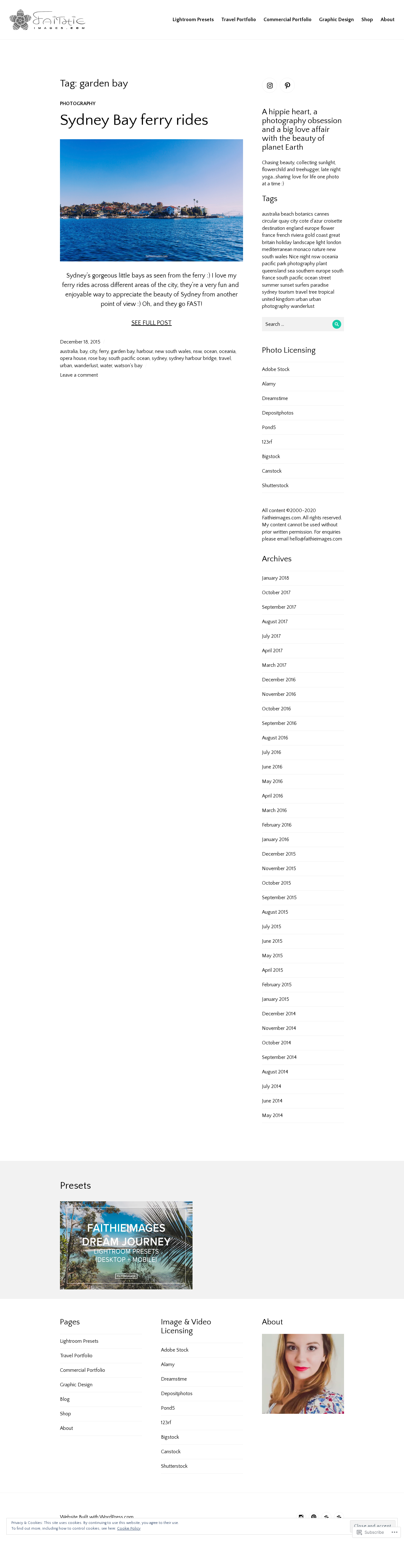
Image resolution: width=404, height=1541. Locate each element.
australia (69, 351)
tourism (286, 292)
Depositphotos (278, 413)
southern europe (313, 271)
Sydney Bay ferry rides (134, 120)
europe (312, 228)
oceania (227, 351)
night (305, 257)
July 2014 (271, 1086)
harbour (145, 351)
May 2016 (272, 781)
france (268, 235)
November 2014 (279, 1028)
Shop (367, 19)
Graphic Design (336, 19)
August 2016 (275, 738)
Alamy (269, 384)
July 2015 (271, 926)
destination (273, 228)
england (294, 228)
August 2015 (275, 912)
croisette (333, 221)
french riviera (290, 235)
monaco (302, 249)
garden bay (122, 351)
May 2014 (272, 1115)
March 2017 (274, 665)
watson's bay (128, 365)
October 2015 (276, 883)
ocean (210, 351)
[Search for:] (303, 324)
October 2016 (276, 709)
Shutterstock (275, 485)
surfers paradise (312, 285)
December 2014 (279, 1014)
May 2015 (272, 956)
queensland (274, 271)
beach (287, 214)
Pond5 (269, 427)
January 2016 (275, 839)
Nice (294, 257)
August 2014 (275, 1072)
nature (318, 249)
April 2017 (272, 651)
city (93, 351)
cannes (321, 214)
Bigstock (271, 456)
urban (66, 365)
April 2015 (272, 970)
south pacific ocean (129, 358)
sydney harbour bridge (193, 358)
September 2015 (279, 897)
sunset (287, 285)
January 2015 (275, 999)
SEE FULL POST (151, 323)
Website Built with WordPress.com (97, 1517)
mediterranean (277, 249)
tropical (326, 292)
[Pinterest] (287, 85)
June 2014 (272, 1101)
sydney (159, 358)
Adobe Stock (275, 369)
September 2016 (279, 723)
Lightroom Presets (193, 19)
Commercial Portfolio (288, 19)
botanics (304, 214)
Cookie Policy (128, 1528)
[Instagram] (269, 85)
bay (83, 351)
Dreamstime (275, 398)
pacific (269, 263)
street (325, 278)
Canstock (272, 471)
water (106, 365)
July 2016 (271, 752)
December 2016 (279, 680)
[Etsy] (339, 1517)
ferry (104, 351)
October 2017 (276, 592)
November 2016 (279, 694)
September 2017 (279, 607)
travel (225, 358)
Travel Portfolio (238, 19)
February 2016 (277, 825)
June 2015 (272, 941)
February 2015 (277, 985)
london (333, 242)
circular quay (275, 221)
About (388, 19)
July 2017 (271, 636)
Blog (65, 1399)
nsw (197, 351)
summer (270, 285)
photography (77, 103)
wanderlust (86, 365)
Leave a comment (79, 375)
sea (291, 271)
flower (327, 228)
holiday (284, 242)
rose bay (97, 358)
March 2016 (274, 810)
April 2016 (272, 796)
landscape (304, 242)
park (281, 263)
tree (313, 292)
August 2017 (275, 621)
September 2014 (279, 1057)
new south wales (173, 351)
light (320, 242)
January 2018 (275, 578)
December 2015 (279, 854)
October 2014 (276, 1043)
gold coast (316, 235)
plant (321, 263)
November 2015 (279, 868)
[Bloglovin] (326, 1517)
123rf (267, 442)
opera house (73, 358)
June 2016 (272, 767)
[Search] (337, 324)
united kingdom (278, 299)
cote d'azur (311, 221)
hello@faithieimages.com (316, 539)
